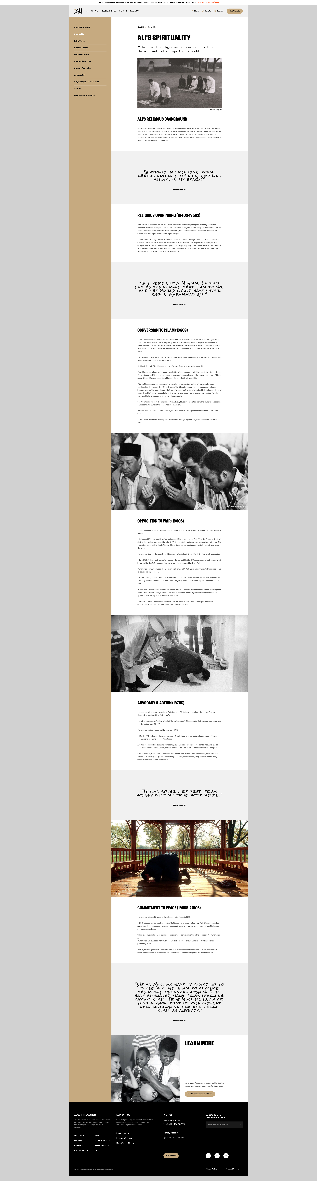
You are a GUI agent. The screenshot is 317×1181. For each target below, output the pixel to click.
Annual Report (100, 1145)
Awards (77, 89)
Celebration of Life (82, 61)
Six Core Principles (82, 68)
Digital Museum (101, 1140)
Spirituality (79, 34)
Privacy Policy (211, 1169)
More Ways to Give (124, 1143)
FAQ (96, 1150)
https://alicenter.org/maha (208, 2)
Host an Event (80, 1150)
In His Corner (79, 41)
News (97, 1135)
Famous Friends (81, 48)
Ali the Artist (79, 75)
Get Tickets (171, 1155)
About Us (78, 1135)
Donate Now (121, 1133)
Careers (77, 1145)
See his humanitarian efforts (199, 1094)
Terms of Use (231, 1169)
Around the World (82, 27)
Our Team (78, 1140)
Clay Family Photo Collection (86, 82)
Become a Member (124, 1138)
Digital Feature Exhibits (84, 95)
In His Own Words (81, 55)
